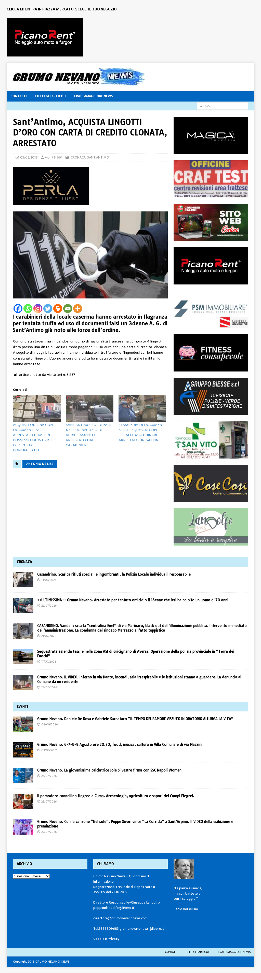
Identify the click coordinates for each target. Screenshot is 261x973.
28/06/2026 (49, 687)
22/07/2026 (49, 831)
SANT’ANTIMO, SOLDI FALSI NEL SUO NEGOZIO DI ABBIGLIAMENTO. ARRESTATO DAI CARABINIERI (89, 435)
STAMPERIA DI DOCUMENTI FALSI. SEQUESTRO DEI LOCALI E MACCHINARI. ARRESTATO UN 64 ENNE (142, 432)
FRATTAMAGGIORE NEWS (93, 96)
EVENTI (22, 706)
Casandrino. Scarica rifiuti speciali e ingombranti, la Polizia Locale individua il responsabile (114, 574)
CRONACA (78, 157)
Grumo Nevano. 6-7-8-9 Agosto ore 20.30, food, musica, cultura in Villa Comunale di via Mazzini (119, 744)
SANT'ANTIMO (98, 157)
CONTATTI (18, 96)
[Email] (67, 308)
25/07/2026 (49, 776)
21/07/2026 (48, 636)
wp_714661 (53, 157)
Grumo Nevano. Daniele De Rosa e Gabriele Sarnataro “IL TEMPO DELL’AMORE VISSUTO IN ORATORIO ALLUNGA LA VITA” (135, 719)
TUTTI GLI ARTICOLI (50, 96)
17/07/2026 (48, 661)
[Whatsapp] (27, 308)
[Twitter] (47, 308)
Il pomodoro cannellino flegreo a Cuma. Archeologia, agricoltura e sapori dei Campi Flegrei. (115, 796)
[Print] (57, 308)
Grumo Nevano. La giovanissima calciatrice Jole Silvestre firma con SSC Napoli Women (109, 770)
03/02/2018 (29, 157)
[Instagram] (37, 308)
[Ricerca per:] (222, 105)
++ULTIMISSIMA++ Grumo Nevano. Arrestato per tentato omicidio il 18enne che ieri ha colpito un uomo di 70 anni (132, 600)
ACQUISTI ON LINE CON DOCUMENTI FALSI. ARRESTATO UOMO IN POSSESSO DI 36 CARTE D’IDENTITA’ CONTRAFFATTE (33, 437)
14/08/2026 (48, 580)
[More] (77, 308)
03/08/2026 (49, 750)
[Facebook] (18, 308)
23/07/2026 (49, 801)
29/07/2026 (49, 605)
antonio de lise (39, 463)
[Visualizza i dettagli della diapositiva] (45, 37)
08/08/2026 (49, 724)
